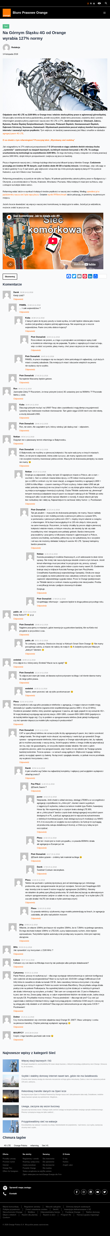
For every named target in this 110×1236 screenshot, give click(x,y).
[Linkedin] (90, 1192)
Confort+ (6, 1217)
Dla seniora (47, 1171)
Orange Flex (7, 1168)
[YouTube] (97, 1192)
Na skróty (27, 1154)
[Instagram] (83, 1192)
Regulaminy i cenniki (31, 1159)
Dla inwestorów (48, 1159)
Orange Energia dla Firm (52, 1174)
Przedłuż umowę (9, 1159)
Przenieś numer (9, 1162)
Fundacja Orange (72, 1212)
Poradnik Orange (29, 1168)
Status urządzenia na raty (33, 1171)
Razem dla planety (30, 1215)
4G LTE (7, 1145)
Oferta (5, 1154)
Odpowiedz (18, 299)
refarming (34, 1145)
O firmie (66, 1154)
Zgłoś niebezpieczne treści (33, 1174)
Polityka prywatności (11, 1209)
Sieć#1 (56, 1209)
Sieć (6, 26)
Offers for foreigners (10, 1171)
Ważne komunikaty (11, 1207)
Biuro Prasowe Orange (30, 12)
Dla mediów (47, 1168)
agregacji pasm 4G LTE (13, 133)
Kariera (65, 1162)
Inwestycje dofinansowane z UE (77, 1209)
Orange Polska (20, 1145)
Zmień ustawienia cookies (36, 1209)
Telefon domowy (93, 1212)
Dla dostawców (48, 1165)
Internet (6, 1165)
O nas (65, 1159)
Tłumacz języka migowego (88, 1215)
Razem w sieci (49, 1215)
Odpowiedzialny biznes (50, 1212)
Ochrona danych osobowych (78, 1207)
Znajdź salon (68, 1165)
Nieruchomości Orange (12, 1212)
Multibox (31, 1212)
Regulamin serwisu (32, 1207)
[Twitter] (104, 1192)
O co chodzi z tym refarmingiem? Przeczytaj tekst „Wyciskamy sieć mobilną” (39, 140)
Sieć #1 (45, 1145)
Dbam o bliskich (9, 1215)
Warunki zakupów (53, 1207)
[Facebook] (76, 1192)
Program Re (66, 1215)
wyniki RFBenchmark (57, 195)
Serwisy (46, 1154)
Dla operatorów (48, 1162)
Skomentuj (10, 277)
